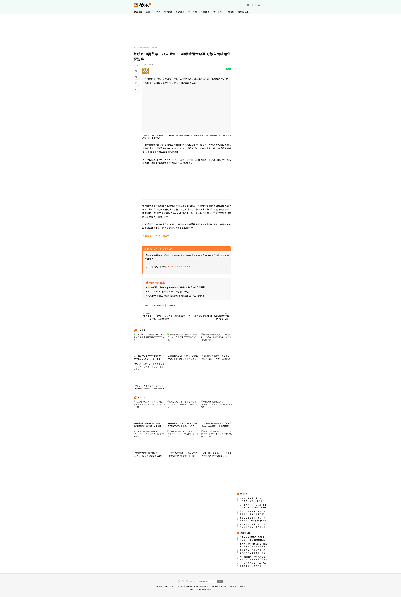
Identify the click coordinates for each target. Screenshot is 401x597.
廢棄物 (172, 305)
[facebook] (248, 5)
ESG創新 (168, 11)
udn (135, 47)
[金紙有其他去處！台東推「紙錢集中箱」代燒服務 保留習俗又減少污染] (183, 343)
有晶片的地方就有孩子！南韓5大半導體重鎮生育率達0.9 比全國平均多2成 (148, 425)
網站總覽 (242, 586)
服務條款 (189, 586)
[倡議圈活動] (266, 533)
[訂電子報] (259, 5)
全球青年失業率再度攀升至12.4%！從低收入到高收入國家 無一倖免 (149, 454)
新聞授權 (179, 586)
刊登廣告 (159, 586)
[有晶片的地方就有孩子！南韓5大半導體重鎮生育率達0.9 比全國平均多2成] (149, 411)
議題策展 (230, 11)
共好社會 (192, 11)
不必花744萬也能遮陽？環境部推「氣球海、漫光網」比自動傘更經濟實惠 (149, 387)
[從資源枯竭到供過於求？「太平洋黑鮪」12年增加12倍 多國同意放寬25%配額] (217, 411)
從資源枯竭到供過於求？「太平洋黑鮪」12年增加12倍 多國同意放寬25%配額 (217, 425)
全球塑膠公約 (159, 305)
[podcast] (255, 5)
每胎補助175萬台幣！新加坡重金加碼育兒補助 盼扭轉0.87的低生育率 (183, 425)
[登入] (263, 5)
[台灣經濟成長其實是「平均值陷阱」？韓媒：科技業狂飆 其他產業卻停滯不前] (217, 343)
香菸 (147, 305)
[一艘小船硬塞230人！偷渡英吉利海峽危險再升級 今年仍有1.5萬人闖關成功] (183, 440)
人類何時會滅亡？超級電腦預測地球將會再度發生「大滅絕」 (177, 295)
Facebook (173, 266)
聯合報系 (215, 586)
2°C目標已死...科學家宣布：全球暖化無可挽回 (170, 291)
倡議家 (140, 47)
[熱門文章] (266, 494)
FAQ (166, 586)
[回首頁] (142, 5)
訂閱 (219, 582)
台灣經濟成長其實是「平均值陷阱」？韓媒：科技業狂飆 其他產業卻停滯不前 (217, 357)
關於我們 (232, 586)
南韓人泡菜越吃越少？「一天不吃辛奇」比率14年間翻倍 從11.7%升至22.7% (217, 454)
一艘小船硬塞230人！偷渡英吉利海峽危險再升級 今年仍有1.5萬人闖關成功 (182, 454)
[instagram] (252, 5)
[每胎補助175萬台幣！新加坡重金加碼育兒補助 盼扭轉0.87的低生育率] (183, 411)
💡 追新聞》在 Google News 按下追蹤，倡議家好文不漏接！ (177, 287)
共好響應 (217, 11)
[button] (266, 5)
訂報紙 (223, 586)
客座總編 (138, 11)
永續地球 (205, 11)
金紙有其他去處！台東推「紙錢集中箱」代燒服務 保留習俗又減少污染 (183, 357)
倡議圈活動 (243, 11)
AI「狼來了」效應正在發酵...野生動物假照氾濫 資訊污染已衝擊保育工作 (149, 357)
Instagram (186, 266)
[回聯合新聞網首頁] (136, 5)
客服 (171, 586)
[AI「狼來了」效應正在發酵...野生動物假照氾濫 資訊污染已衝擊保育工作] (149, 343)
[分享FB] (136, 70)
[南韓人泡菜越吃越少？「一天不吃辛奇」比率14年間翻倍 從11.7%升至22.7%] (217, 440)
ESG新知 (180, 11)
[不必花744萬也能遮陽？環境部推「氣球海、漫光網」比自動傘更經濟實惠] (149, 373)
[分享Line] (136, 76)
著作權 (196, 586)
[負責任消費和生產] (145, 71)
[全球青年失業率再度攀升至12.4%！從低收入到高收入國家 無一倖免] (149, 440)
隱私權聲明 (204, 586)
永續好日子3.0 (153, 11)
